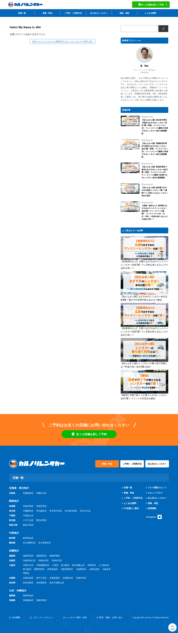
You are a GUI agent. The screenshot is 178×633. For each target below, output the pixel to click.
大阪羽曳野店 (66, 569)
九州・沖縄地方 (18, 590)
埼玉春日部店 (71, 511)
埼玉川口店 (85, 511)
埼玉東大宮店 (55, 511)
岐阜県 (12, 538)
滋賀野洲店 (54, 556)
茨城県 (12, 506)
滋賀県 (12, 556)
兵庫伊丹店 (81, 578)
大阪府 (12, 565)
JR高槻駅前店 (42, 565)
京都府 (12, 560)
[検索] (163, 28)
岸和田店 (91, 565)
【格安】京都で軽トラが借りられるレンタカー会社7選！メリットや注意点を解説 (144, 397)
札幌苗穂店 (28, 493)
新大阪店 (65, 565)
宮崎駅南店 (28, 600)
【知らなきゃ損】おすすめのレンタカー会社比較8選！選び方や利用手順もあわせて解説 (144, 298)
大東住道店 (94, 569)
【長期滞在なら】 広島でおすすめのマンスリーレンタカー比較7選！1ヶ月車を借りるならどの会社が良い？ (144, 331)
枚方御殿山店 (78, 565)
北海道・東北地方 (19, 488)
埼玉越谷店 (41, 511)
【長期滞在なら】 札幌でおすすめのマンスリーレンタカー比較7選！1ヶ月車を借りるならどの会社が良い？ (144, 264)
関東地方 (14, 501)
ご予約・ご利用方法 (73, 13)
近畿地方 (14, 550)
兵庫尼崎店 (54, 578)
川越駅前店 (28, 511)
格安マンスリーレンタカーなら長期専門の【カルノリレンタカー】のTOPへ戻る (62, 41)
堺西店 (26, 573)
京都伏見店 (56, 560)
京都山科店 (43, 560)
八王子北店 (28, 520)
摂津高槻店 (52, 569)
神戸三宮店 (41, 578)
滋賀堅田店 (41, 556)
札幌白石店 (41, 493)
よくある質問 (150, 13)
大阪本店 (106, 569)
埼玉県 (12, 511)
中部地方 (14, 532)
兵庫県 (12, 578)
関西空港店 (39, 569)
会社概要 (16, 617)
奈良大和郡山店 (56, 582)
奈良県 (12, 582)
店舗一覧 (22, 13)
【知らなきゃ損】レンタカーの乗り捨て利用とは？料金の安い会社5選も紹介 (144, 365)
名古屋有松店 (44, 542)
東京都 (12, 520)
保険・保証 (124, 13)
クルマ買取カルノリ (157, 487)
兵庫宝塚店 (28, 578)
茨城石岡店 (28, 506)
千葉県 (12, 515)
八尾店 (55, 565)
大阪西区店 (81, 569)
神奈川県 (13, 525)
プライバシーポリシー (43, 617)
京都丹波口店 (29, 560)
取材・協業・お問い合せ (110, 617)
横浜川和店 (28, 525)
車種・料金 (47, 13)
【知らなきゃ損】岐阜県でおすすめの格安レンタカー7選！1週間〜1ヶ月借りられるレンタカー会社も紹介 (155, 192)
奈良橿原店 (41, 582)
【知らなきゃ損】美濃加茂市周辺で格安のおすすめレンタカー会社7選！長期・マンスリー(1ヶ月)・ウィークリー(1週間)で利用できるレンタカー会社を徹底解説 (155, 150)
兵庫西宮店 (68, 578)
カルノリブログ (155, 492)
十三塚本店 (104, 565)
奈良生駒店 (28, 582)
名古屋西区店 (29, 542)
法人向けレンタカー (99, 13)
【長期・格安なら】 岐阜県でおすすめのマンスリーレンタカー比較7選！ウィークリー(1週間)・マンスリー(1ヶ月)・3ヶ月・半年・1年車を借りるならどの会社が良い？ (155, 212)
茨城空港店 (41, 506)
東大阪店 (27, 569)
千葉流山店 (28, 515)
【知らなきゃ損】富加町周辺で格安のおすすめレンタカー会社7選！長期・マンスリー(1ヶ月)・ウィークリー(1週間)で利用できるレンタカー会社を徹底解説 (155, 172)
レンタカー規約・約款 (76, 617)
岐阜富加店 (28, 538)
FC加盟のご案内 (131, 508)
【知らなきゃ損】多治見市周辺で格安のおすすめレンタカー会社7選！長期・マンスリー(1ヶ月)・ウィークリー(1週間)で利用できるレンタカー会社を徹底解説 (155, 127)
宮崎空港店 (41, 600)
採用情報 (152, 508)
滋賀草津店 (28, 556)
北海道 (12, 493)
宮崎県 (12, 600)
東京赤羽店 (41, 520)
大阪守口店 (28, 565)
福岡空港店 (28, 595)
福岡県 (12, 595)
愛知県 (12, 542)
